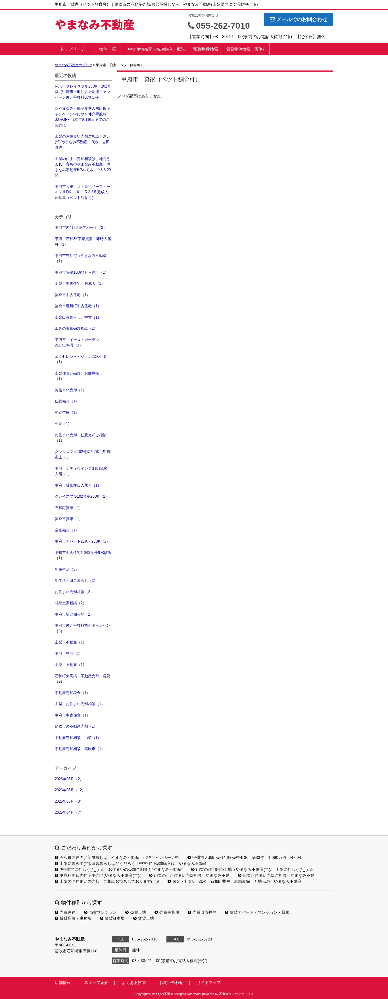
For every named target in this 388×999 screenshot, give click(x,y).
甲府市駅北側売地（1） (74, 614)
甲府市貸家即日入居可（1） (78, 485)
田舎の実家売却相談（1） (76, 328)
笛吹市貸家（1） (69, 519)
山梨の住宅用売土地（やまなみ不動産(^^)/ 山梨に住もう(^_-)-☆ (254, 869)
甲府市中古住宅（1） (72, 715)
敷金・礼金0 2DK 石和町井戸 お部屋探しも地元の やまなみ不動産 (237, 881)
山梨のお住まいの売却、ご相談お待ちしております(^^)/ (109, 881)
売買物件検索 (205, 49)
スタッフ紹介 (96, 982)
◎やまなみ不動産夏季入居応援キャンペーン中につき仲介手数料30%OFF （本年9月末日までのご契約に (82, 116)
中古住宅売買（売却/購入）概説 (156, 49)
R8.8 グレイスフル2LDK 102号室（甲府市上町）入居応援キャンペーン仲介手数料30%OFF (83, 91)
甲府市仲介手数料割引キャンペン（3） (82, 628)
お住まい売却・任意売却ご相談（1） (81, 438)
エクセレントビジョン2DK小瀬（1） (80, 359)
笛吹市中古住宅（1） (72, 295)
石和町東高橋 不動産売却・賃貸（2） (82, 679)
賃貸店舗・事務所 (75, 918)
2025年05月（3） (69, 801)
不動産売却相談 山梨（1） (78, 738)
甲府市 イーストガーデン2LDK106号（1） (77, 343)
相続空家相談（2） (70, 603)
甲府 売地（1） (69, 653)
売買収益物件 (204, 912)
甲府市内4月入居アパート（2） (81, 227)
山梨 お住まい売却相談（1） (80, 704)
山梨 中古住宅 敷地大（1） (80, 283)
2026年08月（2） (69, 779)
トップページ (72, 49)
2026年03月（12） (70, 790)
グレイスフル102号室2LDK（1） (82, 496)
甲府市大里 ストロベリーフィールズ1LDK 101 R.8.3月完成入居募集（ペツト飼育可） (82, 192)
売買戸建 (68, 912)
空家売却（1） (67, 530)
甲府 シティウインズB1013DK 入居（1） (83, 471)
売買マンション (103, 912)
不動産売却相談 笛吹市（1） (80, 749)
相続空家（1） (67, 412)
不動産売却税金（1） (72, 693)
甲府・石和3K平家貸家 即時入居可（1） (83, 242)
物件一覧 (107, 49)
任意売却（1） (67, 401)
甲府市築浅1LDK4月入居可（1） (82, 272)
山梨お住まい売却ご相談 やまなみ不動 (278, 875)
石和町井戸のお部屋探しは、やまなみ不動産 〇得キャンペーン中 (119, 857)
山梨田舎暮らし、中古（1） (78, 317)
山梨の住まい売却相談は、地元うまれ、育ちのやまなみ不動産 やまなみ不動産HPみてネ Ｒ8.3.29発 (83, 167)
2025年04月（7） (69, 812)
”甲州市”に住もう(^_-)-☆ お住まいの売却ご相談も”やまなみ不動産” (121, 869)
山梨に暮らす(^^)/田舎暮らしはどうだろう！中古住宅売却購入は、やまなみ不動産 (133, 863)
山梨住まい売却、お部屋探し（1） (79, 376)
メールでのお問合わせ (301, 19)
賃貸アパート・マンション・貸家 (259, 912)
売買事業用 (169, 912)
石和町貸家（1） (69, 508)
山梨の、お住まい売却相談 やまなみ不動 (192, 875)
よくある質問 (134, 982)
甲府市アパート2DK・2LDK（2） (82, 541)
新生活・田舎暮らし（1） (76, 580)
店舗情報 (63, 982)
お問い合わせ (171, 982)
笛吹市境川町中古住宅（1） (78, 306)
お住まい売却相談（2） (74, 592)
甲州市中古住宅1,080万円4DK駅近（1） (83, 555)
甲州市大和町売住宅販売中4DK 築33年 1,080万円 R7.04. (247, 857)
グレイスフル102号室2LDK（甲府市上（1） (82, 455)
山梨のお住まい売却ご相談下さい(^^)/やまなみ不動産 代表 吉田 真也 (83, 141)
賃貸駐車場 (115, 918)
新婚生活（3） (67, 569)
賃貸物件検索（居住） (246, 49)
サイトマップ (209, 982)
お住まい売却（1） (70, 390)
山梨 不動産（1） (70, 642)
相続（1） (63, 423)
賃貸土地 (146, 918)
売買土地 (138, 912)
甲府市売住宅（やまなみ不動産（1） (81, 258)
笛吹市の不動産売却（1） (76, 726)
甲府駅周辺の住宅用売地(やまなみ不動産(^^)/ (100, 875)
